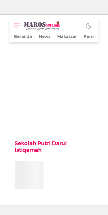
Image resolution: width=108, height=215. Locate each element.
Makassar (67, 36)
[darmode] (88, 25)
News (44, 36)
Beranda (23, 36)
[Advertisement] (54, 88)
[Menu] (15, 25)
